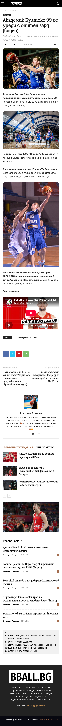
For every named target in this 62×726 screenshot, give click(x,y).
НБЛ (35, 337)
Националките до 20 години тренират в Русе (36, 455)
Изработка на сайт (49, 719)
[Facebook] (6, 354)
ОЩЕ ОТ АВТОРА (45, 447)
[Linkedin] (28, 434)
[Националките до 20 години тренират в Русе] (10, 457)
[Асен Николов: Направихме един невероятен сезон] (10, 485)
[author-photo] (31, 409)
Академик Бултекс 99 (22, 337)
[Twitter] (12, 354)
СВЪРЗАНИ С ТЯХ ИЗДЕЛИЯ (18, 447)
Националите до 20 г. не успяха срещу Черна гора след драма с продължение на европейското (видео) (16, 378)
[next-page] (9, 496)
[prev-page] (4, 496)
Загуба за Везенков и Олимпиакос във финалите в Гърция (36, 471)
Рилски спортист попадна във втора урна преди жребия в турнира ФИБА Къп (45, 376)
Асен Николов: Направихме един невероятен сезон (38, 483)
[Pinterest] (19, 354)
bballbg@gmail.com (36, 705)
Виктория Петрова (13, 45)
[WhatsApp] (26, 354)
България (13, 10)
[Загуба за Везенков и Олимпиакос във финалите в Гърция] (10, 471)
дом (4, 10)
